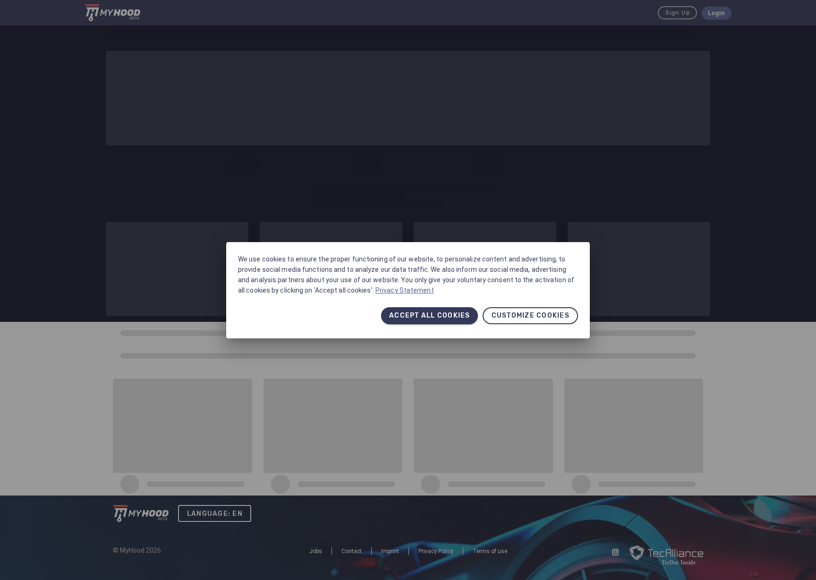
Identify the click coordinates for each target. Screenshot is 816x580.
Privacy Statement (404, 290)
